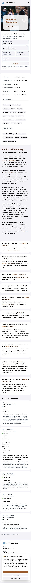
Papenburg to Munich (20, 94)
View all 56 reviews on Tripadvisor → (10, 534)
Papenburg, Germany (20, 80)
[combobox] (15, 43)
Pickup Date (6, 52)
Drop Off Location (8, 47)
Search (15, 64)
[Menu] (28, 3)
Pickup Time (20, 52)
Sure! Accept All (16, 572)
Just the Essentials (15, 578)
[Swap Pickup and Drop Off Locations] (27, 45)
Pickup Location (7, 41)
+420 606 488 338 (8, 548)
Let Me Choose (15, 575)
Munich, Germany (19, 77)
